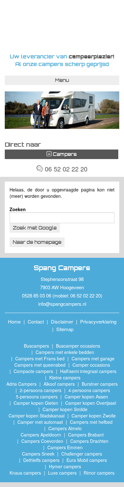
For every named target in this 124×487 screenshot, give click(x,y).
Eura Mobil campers (86, 460)
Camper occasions (91, 365)
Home (14, 321)
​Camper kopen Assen (86, 396)
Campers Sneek (38, 453)
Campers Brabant (86, 434)
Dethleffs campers (41, 460)
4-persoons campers (89, 390)
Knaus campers (25, 473)
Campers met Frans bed (40, 358)
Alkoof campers (59, 384)
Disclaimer (62, 321)
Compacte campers (33, 371)
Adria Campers (21, 384)
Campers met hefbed (91, 422)
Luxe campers (62, 473)
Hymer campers (65, 466)
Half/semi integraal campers (88, 371)
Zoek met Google (35, 228)
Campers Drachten (89, 441)
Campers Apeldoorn (41, 434)
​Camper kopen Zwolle (94, 415)
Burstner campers (100, 384)
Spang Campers (62, 26)
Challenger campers (81, 453)
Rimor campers (99, 473)
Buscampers (36, 346)
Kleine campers (64, 377)
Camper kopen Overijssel (90, 403)
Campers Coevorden (42, 441)
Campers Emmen (65, 447)
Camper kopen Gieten (36, 403)
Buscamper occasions (78, 346)
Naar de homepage (37, 242)
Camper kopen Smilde (65, 409)
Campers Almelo (65, 428)
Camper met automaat (40, 422)
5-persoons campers (37, 396)
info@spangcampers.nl (62, 303)
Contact (36, 321)
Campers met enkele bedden (65, 352)
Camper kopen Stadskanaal (37, 415)
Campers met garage (93, 358)
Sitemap (64, 329)
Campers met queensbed (39, 365)
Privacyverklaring (98, 321)
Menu (62, 80)
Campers (64, 154)
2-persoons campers (40, 390)
